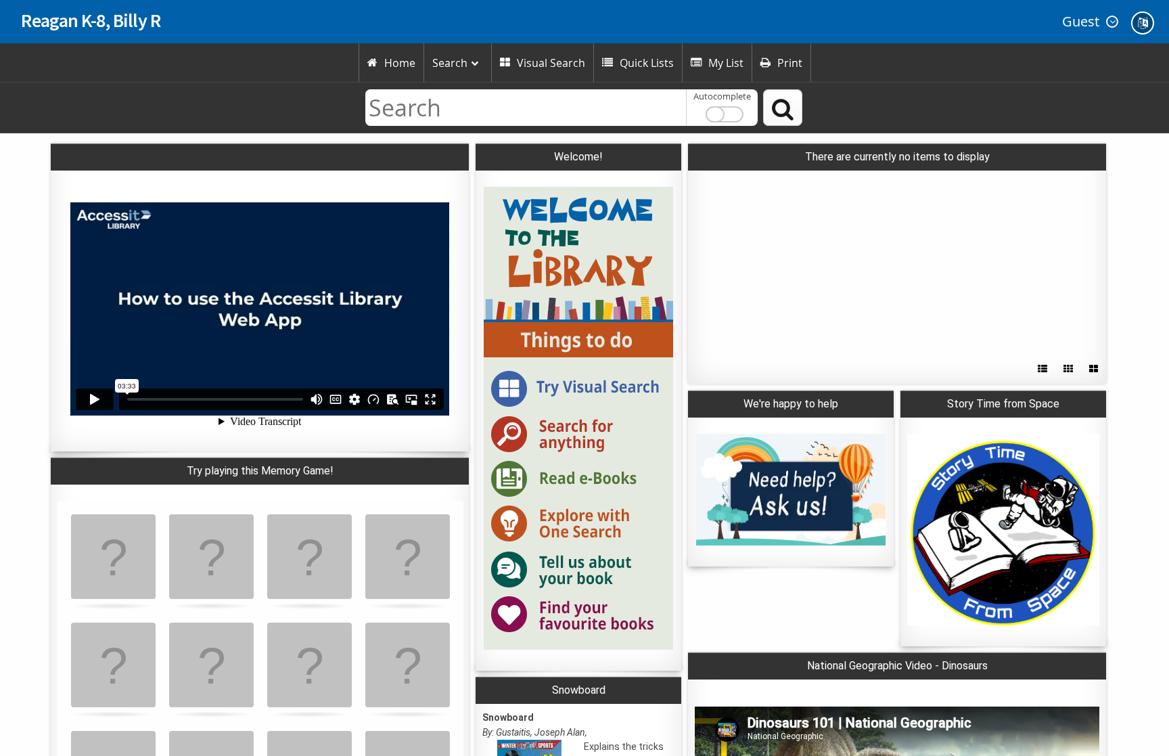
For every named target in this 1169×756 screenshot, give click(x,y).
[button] (1088, 21)
